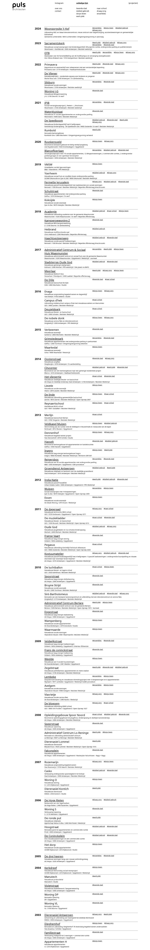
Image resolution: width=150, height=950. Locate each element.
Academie (50, 211)
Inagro (48, 450)
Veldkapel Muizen (55, 424)
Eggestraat (51, 612)
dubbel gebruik (82, 11)
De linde (49, 394)
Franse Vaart (52, 536)
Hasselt (49, 441)
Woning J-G (51, 91)
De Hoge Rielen (54, 800)
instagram (59, 3)
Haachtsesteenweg (56, 238)
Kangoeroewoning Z (57, 220)
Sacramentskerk (54, 43)
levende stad (81, 8)
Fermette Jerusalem (56, 182)
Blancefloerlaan (54, 151)
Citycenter (50, 368)
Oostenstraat (52, 359)
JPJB (46, 103)
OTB (47, 53)
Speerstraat (51, 724)
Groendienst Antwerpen (59, 468)
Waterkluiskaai (53, 111)
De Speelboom (53, 120)
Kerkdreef (50, 868)
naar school (102, 8)
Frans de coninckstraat (58, 650)
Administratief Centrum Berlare (63, 603)
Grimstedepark (53, 338)
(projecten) (133, 3)
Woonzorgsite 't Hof (56, 28)
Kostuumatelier (54, 553)
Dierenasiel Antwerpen (58, 915)
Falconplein (51, 750)
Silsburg (49, 82)
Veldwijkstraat (53, 641)
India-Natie (51, 480)
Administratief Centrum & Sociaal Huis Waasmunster (65, 251)
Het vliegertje (52, 377)
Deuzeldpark (52, 309)
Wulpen (49, 489)
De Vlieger (50, 73)
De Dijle (49, 280)
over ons (58, 8)
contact (58, 11)
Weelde (49, 659)
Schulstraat (51, 191)
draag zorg (101, 11)
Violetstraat (51, 885)
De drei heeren (53, 856)
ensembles (101, 13)
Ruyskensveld (52, 142)
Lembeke (50, 677)
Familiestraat (52, 933)
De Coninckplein (54, 836)
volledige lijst (82, 3)
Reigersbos (51, 459)
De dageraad (52, 509)
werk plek (80, 16)
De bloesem (51, 703)
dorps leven (81, 13)
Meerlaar (50, 271)
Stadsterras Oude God (58, 262)
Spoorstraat (51, 576)
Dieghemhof (52, 924)
